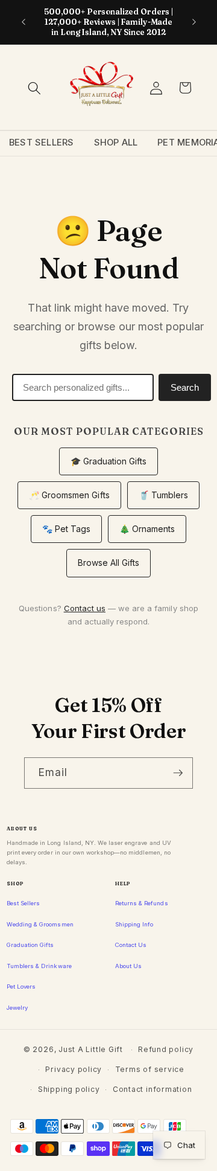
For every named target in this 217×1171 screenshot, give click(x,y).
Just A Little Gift (90, 1049)
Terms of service (149, 1069)
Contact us (84, 608)
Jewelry (17, 1007)
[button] (34, 87)
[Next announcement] (194, 22)
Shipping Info (134, 924)
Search (185, 387)
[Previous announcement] (23, 22)
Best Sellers (41, 142)
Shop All (116, 142)
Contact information (152, 1089)
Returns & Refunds (141, 903)
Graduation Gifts (30, 945)
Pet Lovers (21, 986)
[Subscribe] (177, 773)
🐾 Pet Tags (66, 529)
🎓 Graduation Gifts (109, 461)
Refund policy (165, 1049)
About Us (128, 966)
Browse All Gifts (109, 562)
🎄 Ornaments (147, 529)
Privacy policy (73, 1069)
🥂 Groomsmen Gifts (69, 495)
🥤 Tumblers (163, 495)
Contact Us (130, 945)
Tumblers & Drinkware (39, 966)
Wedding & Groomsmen (40, 924)
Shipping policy (69, 1089)
